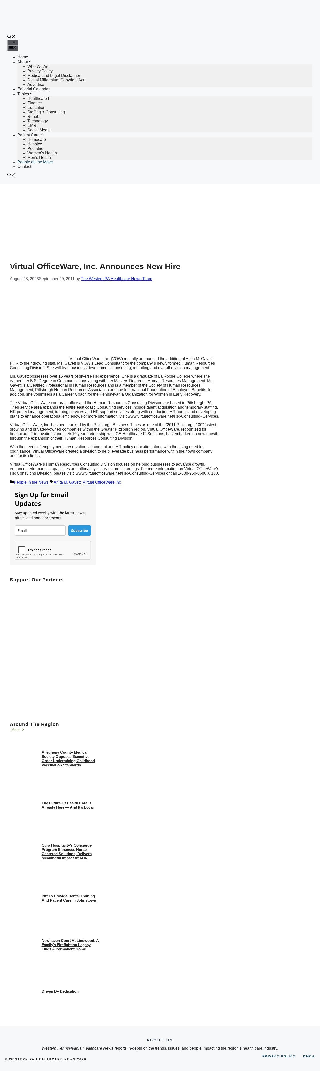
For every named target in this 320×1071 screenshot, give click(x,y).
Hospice (35, 144)
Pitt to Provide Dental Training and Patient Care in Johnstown (69, 898)
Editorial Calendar (34, 89)
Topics (23, 94)
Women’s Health (42, 153)
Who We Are (39, 66)
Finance (35, 103)
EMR (32, 125)
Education (37, 107)
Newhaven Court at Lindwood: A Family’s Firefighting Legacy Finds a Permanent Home (70, 944)
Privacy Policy (40, 71)
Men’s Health (39, 157)
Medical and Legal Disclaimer (54, 75)
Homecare (37, 139)
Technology (38, 121)
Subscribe (79, 530)
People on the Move (35, 162)
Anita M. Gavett (67, 482)
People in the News (31, 482)
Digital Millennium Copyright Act (56, 80)
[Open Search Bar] (12, 37)
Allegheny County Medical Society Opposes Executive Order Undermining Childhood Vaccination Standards (68, 758)
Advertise (36, 84)
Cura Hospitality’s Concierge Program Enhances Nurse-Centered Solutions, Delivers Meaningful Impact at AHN (67, 851)
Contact (24, 166)
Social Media (39, 130)
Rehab (34, 116)
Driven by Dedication (60, 991)
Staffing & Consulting (46, 112)
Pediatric (35, 148)
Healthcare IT (40, 98)
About (23, 62)
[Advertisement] (160, 222)
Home (23, 57)
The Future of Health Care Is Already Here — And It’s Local (68, 805)
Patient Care (29, 135)
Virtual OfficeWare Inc (102, 482)
